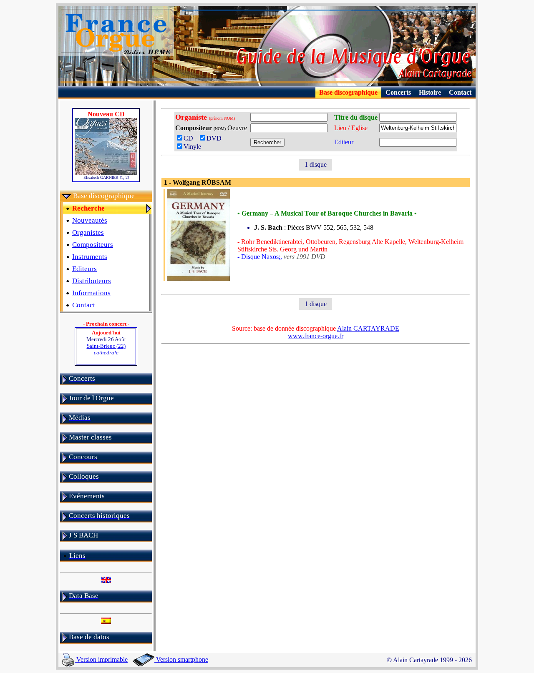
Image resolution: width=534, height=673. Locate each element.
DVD (216, 138)
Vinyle (192, 146)
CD (191, 138)
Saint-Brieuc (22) (106, 349)
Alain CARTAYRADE (368, 328)
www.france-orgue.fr (315, 335)
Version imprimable (101, 659)
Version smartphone (181, 659)
